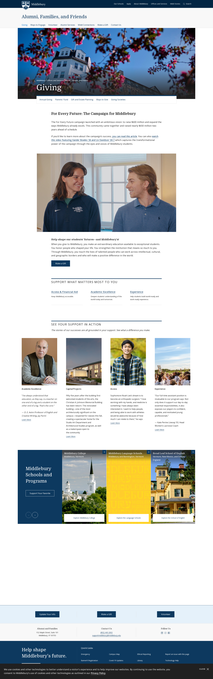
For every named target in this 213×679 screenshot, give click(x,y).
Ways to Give (102, 99)
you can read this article (124, 136)
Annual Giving (45, 99)
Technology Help (172, 660)
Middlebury (40, 80)
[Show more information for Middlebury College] (104, 452)
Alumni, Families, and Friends (54, 16)
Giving (24, 25)
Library (140, 660)
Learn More (26, 419)
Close (202, 669)
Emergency (85, 654)
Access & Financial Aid (64, 292)
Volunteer (53, 25)
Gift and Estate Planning (82, 99)
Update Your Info (47, 614)
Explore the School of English (173, 518)
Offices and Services (159, 4)
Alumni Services (68, 25)
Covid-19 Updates (116, 660)
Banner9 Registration (89, 660)
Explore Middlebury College (84, 518)
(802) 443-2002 (106, 632)
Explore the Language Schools (129, 518)
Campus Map (114, 654)
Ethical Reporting (144, 654)
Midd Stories (175, 4)
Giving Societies (118, 99)
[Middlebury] (33, 4)
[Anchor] (138, 113)
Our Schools (119, 4)
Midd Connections (86, 25)
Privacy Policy (98, 673)
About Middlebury (141, 4)
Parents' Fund (61, 99)
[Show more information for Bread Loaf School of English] (193, 452)
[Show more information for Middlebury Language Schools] (149, 452)
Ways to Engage (37, 25)
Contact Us (116, 25)
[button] (187, 4)
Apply (129, 4)
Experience (136, 292)
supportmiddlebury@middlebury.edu (106, 635)
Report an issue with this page (177, 654)
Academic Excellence (103, 292)
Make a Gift (103, 25)
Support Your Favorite (40, 493)
